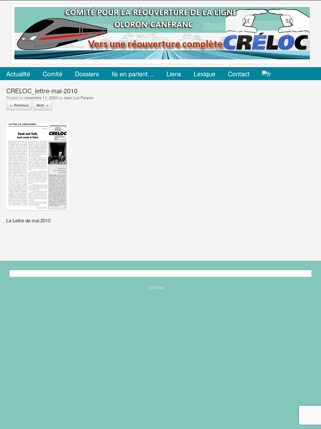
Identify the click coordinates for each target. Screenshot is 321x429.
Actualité (18, 73)
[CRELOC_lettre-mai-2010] (37, 208)
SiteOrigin (156, 287)
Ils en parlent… (133, 73)
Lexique (204, 73)
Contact (239, 73)
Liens (173, 73)
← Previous (19, 105)
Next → (43, 105)
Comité (52, 73)
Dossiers (87, 73)
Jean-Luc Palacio (78, 97)
